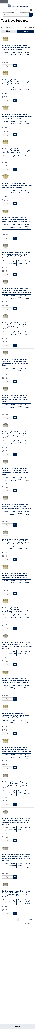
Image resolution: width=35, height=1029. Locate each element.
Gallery (10, 31)
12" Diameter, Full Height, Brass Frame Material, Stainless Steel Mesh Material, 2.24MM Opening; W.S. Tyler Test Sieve (15, 575)
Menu (4, 1)
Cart (29, 10)
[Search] (31, 15)
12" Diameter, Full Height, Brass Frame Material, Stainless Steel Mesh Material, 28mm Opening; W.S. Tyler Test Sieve (17, 185)
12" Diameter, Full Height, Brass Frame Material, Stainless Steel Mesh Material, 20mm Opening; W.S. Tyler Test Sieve (17, 82)
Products (7, 10)
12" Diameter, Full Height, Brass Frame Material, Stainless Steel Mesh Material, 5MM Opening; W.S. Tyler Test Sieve (16, 47)
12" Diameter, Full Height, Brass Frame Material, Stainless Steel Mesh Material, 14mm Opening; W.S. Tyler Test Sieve (17, 116)
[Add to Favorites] (15, 65)
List (26, 31)
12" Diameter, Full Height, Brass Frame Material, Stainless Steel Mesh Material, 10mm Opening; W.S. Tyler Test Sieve (17, 151)
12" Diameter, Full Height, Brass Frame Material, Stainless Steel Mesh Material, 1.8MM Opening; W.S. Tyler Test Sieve (15, 610)
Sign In (19, 10)
